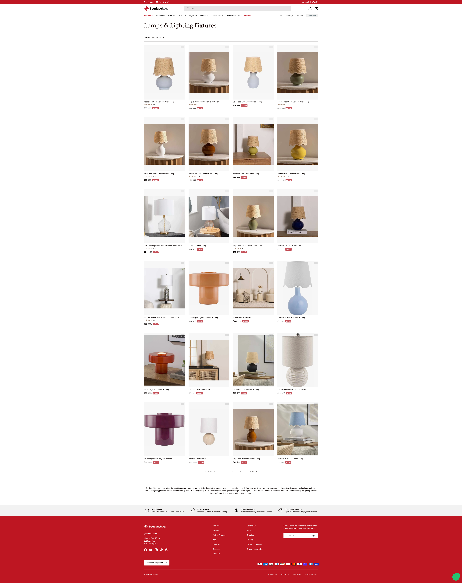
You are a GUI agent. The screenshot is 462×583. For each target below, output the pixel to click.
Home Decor (232, 15)
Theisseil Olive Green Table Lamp (246, 174)
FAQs (249, 530)
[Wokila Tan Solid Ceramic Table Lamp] (209, 144)
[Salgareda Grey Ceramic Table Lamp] (253, 72)
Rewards (216, 544)
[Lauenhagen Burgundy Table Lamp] (164, 429)
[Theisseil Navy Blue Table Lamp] (297, 216)
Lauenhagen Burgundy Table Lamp (158, 459)
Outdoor (299, 15)
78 (240, 471)
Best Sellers (148, 15)
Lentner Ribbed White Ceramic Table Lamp (161, 317)
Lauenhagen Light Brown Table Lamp (203, 317)
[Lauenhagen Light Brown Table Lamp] (209, 288)
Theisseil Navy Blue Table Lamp (290, 246)
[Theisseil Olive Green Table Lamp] (253, 144)
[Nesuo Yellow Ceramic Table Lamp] (297, 144)
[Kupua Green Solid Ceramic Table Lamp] (297, 72)
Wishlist (315, 2)
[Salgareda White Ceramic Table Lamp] (164, 144)
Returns (250, 540)
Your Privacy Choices (311, 574)
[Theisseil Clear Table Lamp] (209, 360)
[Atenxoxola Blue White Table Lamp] (297, 288)
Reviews (216, 530)
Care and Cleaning (254, 544)
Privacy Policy (272, 574)
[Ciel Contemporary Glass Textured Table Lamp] (164, 216)
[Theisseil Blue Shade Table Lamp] (297, 429)
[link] (210, 471)
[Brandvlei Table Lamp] (209, 429)
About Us (216, 526)
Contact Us (251, 526)
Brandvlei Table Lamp (197, 459)
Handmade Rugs (286, 15)
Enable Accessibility (255, 549)
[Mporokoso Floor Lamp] (253, 288)
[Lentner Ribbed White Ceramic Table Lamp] (164, 288)
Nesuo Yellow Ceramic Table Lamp (291, 174)
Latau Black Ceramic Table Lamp (246, 389)
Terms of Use (285, 574)
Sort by (147, 37)
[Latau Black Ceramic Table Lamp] (253, 360)
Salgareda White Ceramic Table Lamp (159, 174)
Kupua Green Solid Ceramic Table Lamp (293, 102)
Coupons (216, 549)
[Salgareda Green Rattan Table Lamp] (253, 216)
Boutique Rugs (153, 574)
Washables (160, 15)
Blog (214, 540)
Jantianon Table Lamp (197, 246)
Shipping (250, 535)
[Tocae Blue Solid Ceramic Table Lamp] (164, 72)
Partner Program (219, 535)
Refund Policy (297, 574)
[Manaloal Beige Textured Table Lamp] (297, 360)
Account (305, 2)
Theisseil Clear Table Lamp (199, 389)
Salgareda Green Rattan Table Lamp (247, 246)
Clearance (247, 15)
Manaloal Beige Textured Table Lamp (292, 389)
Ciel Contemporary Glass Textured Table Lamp (163, 246)
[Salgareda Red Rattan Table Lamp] (253, 429)
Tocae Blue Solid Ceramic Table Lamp (159, 102)
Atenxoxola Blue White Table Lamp (291, 317)
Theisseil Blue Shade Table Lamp (290, 459)
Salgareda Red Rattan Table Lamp (246, 459)
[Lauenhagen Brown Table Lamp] (164, 360)
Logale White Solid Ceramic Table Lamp (205, 102)
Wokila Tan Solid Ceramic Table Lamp (203, 174)
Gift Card (216, 554)
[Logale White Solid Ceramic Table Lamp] (209, 72)
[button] (316, 8)
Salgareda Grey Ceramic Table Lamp (247, 102)
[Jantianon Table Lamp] (209, 216)
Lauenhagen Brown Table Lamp (156, 389)
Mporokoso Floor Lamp (242, 317)
